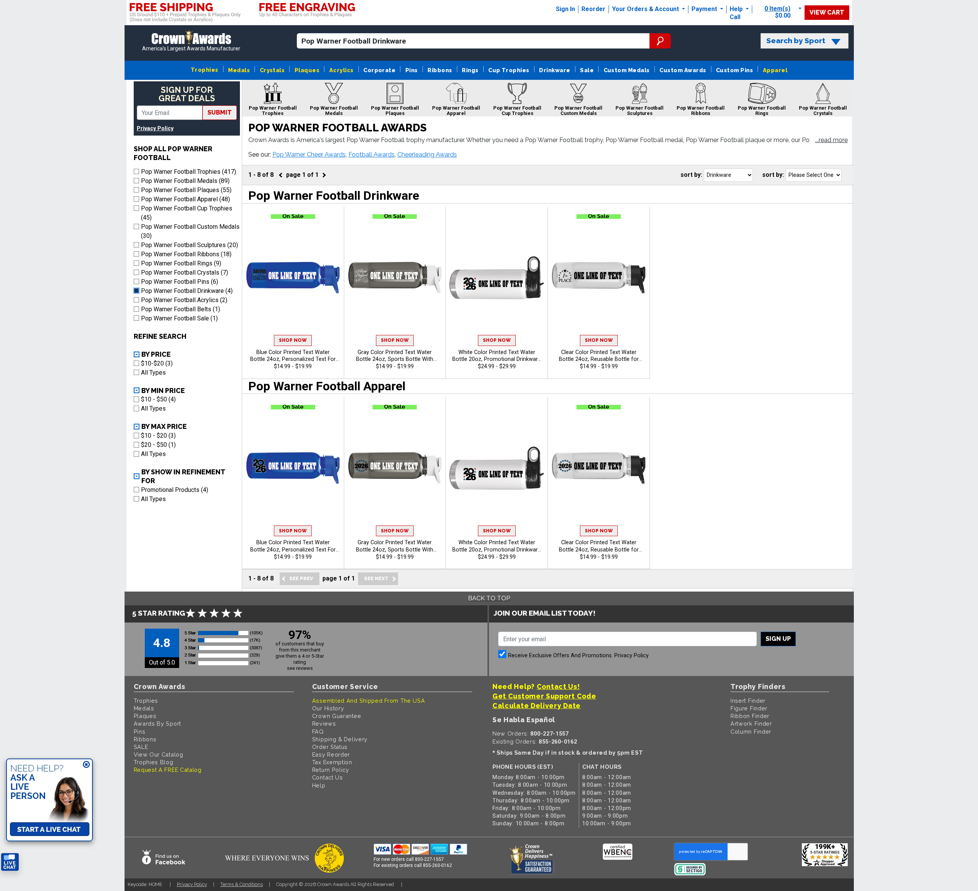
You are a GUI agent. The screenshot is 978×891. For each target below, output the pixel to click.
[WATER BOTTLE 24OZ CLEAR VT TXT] (598, 277)
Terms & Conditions (241, 884)
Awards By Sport (157, 723)
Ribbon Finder (749, 716)
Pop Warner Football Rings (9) (181, 263)
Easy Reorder (331, 754)
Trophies (205, 69)
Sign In (565, 9)
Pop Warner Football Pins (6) (179, 281)
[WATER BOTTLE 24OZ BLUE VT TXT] (293, 277)
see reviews (300, 668)
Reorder (593, 9)
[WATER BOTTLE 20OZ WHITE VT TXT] (496, 277)
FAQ (318, 731)
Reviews (324, 723)
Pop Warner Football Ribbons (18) (186, 254)
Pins (411, 70)
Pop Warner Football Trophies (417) (188, 171)
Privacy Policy (155, 128)
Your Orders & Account (646, 9)
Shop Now (293, 340)
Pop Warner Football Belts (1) (180, 309)
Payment (705, 9)
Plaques (307, 70)
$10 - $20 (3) (158, 435)
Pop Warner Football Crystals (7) (184, 272)
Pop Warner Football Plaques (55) (186, 190)
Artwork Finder (751, 723)
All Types (153, 372)
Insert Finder (748, 700)
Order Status (330, 747)
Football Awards (371, 154)
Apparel (775, 70)
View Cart (827, 12)
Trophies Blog (153, 762)
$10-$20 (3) (157, 363)
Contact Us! (558, 686)
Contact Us (327, 777)
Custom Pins (734, 70)
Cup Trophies (508, 70)
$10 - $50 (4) (158, 399)
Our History (328, 708)
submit (219, 112)
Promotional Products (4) (174, 489)
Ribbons (439, 70)
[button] (831, 140)
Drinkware (554, 70)
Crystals (272, 70)
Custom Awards (682, 70)
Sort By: (691, 174)
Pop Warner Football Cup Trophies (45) (186, 213)
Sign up (778, 638)
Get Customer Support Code (544, 696)
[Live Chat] (10, 862)
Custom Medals (627, 70)
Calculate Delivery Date (536, 706)
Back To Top (489, 598)
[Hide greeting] (86, 765)
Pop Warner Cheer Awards (309, 154)
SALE (141, 747)
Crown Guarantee (336, 716)
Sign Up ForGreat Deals (187, 94)
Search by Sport (795, 41)
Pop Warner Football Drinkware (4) (187, 290)
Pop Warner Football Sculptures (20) (189, 245)
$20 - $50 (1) (158, 444)
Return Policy (330, 769)
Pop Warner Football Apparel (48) (185, 199)
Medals (239, 70)
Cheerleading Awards (427, 154)
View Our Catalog (158, 754)
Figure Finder (749, 708)
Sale (587, 70)
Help (736, 9)
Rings (470, 70)
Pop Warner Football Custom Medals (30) (190, 231)
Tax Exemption (332, 762)
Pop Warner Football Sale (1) (179, 318)
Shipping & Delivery (340, 739)
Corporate (379, 70)
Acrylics (341, 70)
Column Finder (750, 731)
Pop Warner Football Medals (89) (185, 180)
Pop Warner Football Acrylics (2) (184, 300)
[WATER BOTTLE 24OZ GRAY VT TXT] (395, 277)
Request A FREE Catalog (168, 769)
